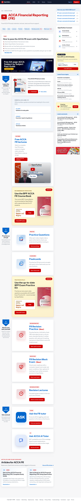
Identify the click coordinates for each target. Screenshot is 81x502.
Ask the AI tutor (35, 447)
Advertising (24, 499)
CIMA (34, 2)
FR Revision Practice (35, 327)
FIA (38, 2)
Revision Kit (8, 52)
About (36, 499)
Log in (68, 499)
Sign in (70, 2)
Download (34, 91)
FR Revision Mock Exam (38, 360)
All (77, 74)
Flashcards (35, 259)
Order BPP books (20, 221)
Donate (75, 106)
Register (76, 2)
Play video (33, 176)
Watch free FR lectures (20, 159)
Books (43, 2)
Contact (18, 499)
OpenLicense (31, 499)
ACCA (28, 2)
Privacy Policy (48, 499)
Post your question (35, 423)
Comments (63, 499)
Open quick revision (36, 346)
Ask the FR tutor (37, 413)
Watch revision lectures (37, 399)
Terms (72, 499)
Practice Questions (39, 234)
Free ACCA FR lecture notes (36, 79)
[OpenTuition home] (6, 2)
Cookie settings (55, 499)
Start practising (35, 246)
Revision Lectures (38, 390)
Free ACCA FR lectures (21, 140)
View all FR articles (48, 465)
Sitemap (41, 499)
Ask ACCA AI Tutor (39, 436)
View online (43, 91)
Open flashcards (35, 270)
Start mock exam (35, 377)
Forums (49, 2)
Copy (29, 212)
